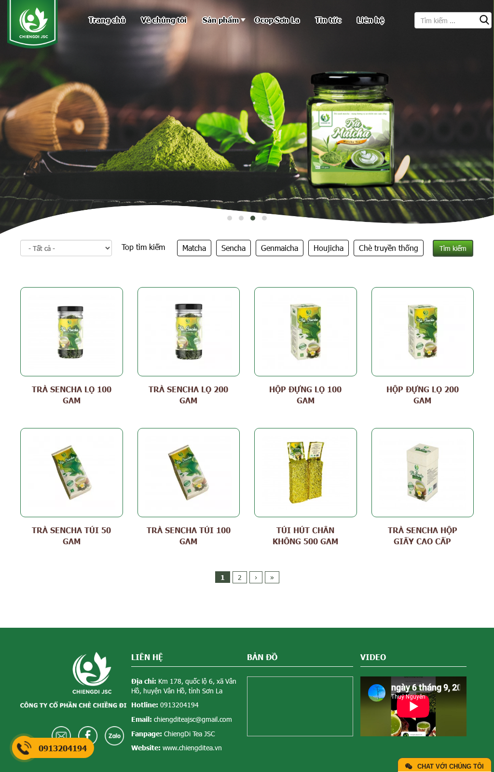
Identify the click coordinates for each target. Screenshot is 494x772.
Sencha (233, 248)
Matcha (194, 248)
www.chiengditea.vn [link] (192, 747)
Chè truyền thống (388, 248)
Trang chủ (107, 19)
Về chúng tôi (164, 19)
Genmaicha (279, 248)
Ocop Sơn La (277, 19)
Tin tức (328, 19)
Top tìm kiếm (143, 247)
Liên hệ (370, 19)
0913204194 (179, 704)
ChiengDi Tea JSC (189, 733)
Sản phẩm (221, 19)
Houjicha (328, 248)
